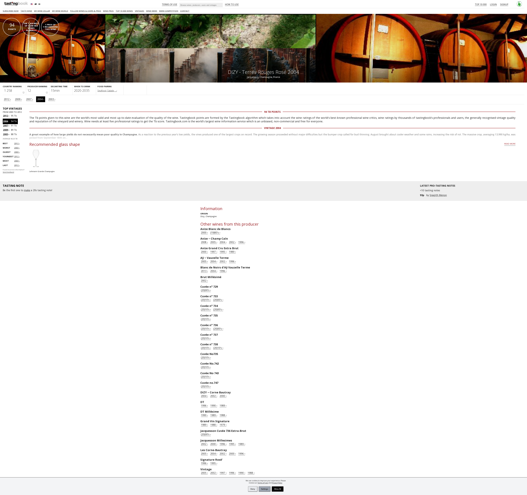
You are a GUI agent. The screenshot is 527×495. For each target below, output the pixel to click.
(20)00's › (206, 290)
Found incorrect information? (13, 171)
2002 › (232, 242)
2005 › (213, 242)
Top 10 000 (481, 4)
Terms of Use (262, 483)
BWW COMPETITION (168, 11)
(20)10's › (206, 299)
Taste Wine (26, 11)
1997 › (213, 251)
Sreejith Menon (438, 195)
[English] (32, 4)
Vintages (139, 11)
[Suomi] (40, 4)
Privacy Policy (277, 483)
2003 (5, 134)
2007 (5, 125)
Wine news (151, 11)
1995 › (223, 251)
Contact (184, 11)
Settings (264, 489)
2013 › (204, 271)
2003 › (51, 99)
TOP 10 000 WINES (124, 11)
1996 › (241, 242)
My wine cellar (42, 11)
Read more (509, 143)
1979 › (223, 424)
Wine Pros (108, 11)
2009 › (18, 99)
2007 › (29, 99)
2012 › (7, 99)
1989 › (232, 251)
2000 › (204, 232)
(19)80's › (215, 232)
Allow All (277, 489)
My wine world (60, 11)
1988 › (223, 415)
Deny (252, 489)
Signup (504, 4)
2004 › (40, 99)
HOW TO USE (232, 4)
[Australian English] (36, 4)
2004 (5, 121)
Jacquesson (253, 77)
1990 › (213, 405)
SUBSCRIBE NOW (11, 11)
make (27, 190)
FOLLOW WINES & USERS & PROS (85, 11)
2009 (5, 129)
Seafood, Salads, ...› (107, 90)
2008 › (204, 242)
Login (493, 4)
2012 (5, 115)
